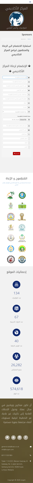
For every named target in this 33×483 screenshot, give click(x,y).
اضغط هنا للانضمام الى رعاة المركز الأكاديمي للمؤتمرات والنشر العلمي (17, 184)
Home (29, 39)
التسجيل (17, 154)
